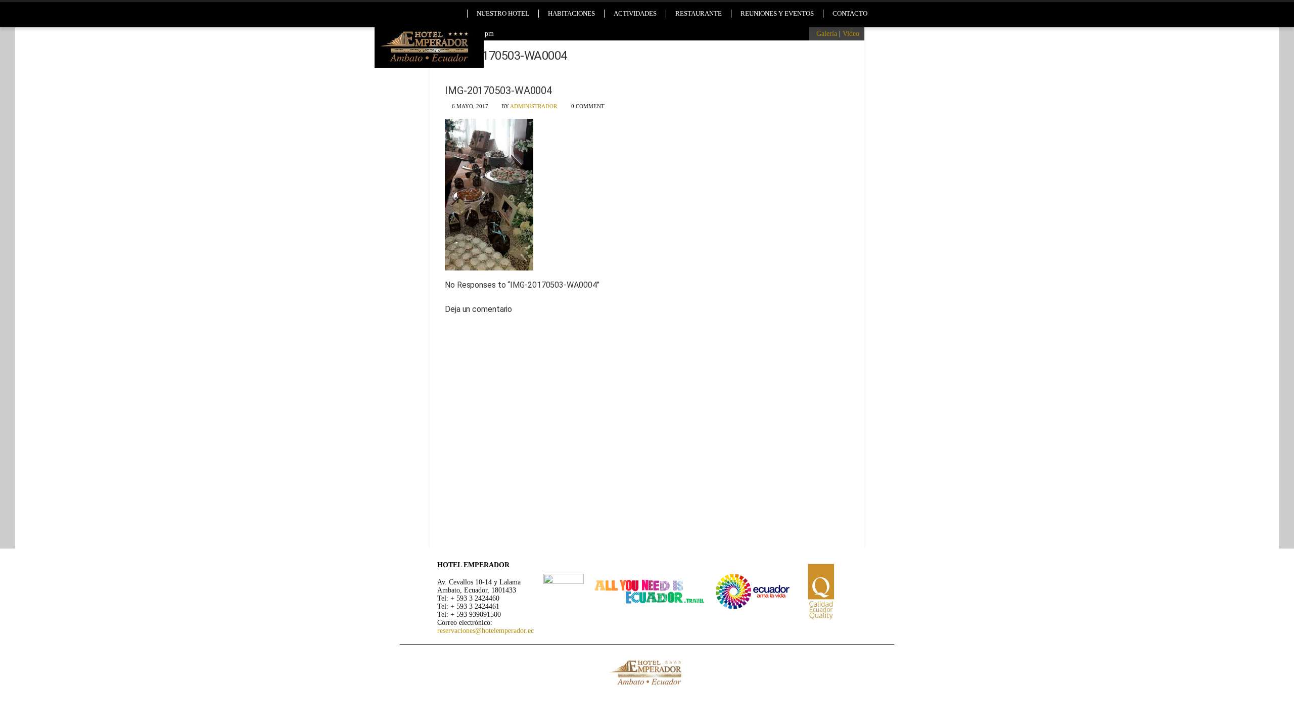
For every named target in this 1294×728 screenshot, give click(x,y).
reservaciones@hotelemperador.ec (485, 630)
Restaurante (698, 13)
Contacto (850, 13)
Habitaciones (571, 13)
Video (851, 33)
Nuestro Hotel (503, 13)
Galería (826, 33)
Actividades (635, 13)
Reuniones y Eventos (777, 13)
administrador (533, 106)
